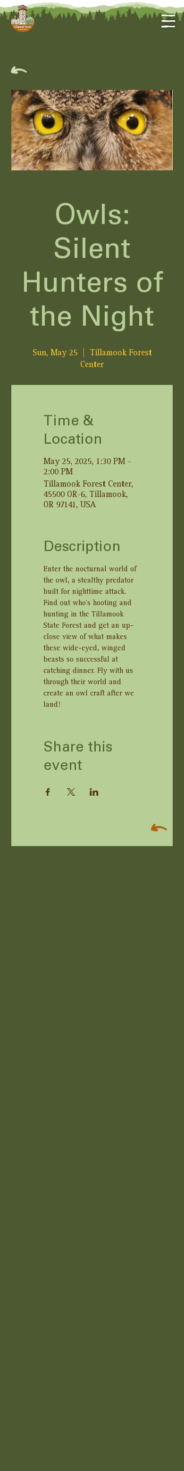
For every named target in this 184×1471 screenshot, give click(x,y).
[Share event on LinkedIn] (94, 792)
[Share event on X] (71, 792)
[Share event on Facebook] (47, 792)
